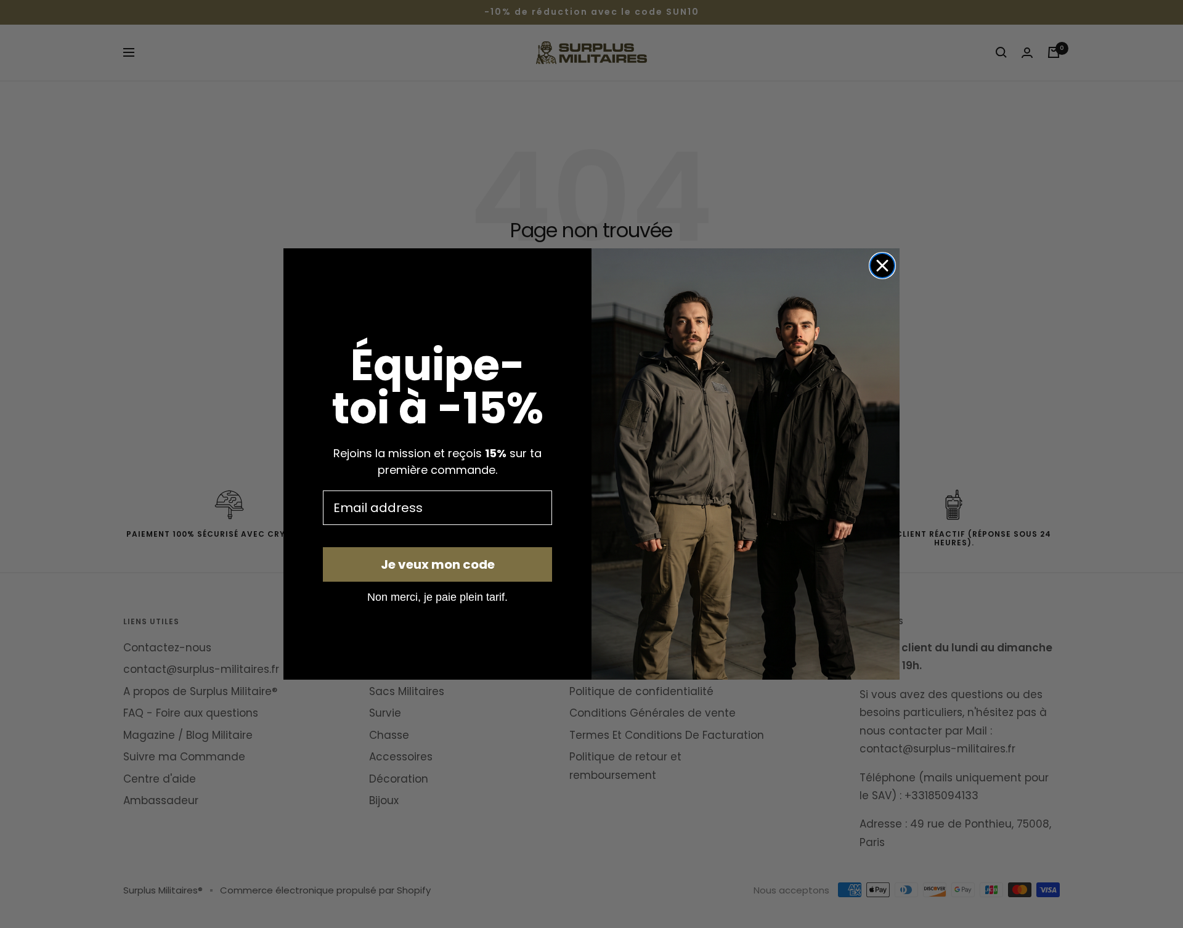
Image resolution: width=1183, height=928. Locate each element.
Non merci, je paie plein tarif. (437, 596)
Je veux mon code (438, 564)
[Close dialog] (882, 265)
